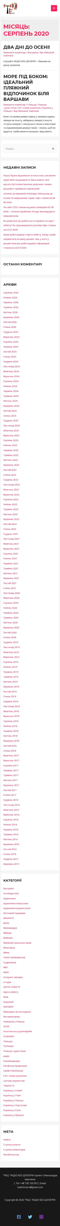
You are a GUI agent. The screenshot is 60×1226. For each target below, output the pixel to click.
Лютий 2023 (10, 469)
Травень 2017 (10, 775)
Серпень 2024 (10, 381)
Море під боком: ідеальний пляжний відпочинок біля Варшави (26, 88)
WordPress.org (11, 1154)
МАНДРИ (8, 1006)
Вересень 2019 (11, 656)
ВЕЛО (6, 923)
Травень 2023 (10, 455)
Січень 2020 (9, 637)
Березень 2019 (11, 686)
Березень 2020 (11, 627)
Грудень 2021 (10, 533)
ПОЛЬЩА (8, 1046)
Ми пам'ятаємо (11, 1016)
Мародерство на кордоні (17, 1011)
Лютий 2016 (10, 849)
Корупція (8, 1001)
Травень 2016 (10, 834)
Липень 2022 (10, 504)
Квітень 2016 (10, 839)
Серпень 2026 (10, 292)
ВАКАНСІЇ (8, 918)
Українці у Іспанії (12, 1090)
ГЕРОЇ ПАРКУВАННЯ (14, 957)
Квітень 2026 (10, 312)
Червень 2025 (10, 346)
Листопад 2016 (11, 804)
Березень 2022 (11, 519)
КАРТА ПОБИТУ (11, 986)
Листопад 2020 (11, 593)
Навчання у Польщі (13, 1021)
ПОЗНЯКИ (8, 1036)
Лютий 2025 (10, 351)
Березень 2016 (11, 844)
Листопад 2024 (11, 366)
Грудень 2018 (10, 701)
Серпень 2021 (10, 553)
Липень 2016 (10, 824)
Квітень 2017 (10, 780)
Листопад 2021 (11, 538)
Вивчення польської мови (17, 942)
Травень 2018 (10, 730)
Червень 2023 (10, 450)
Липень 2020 (10, 607)
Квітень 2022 (10, 514)
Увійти (6, 1139)
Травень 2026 (10, 307)
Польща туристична (14, 1051)
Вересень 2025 (11, 336)
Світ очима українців (28, 107)
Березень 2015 (11, 863)
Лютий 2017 (10, 790)
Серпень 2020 (10, 602)
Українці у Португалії (15, 1105)
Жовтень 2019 (11, 652)
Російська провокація (15, 1065)
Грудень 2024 (10, 361)
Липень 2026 (10, 297)
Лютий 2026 (10, 322)
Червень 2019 (10, 671)
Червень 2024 (10, 391)
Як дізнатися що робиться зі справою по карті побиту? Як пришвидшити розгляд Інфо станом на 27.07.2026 (29, 225)
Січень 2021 (9, 588)
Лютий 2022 (10, 524)
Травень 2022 (10, 509)
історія (7, 982)
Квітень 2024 (10, 400)
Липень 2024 (10, 386)
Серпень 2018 (10, 721)
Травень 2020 (10, 617)
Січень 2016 (9, 854)
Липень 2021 (10, 558)
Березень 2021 (11, 578)
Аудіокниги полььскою (15, 903)
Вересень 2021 (11, 548)
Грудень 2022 (10, 479)
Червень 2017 (10, 770)
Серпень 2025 (10, 341)
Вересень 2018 (11, 716)
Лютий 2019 (10, 691)
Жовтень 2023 (11, 430)
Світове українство (14, 1080)
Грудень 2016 (10, 799)
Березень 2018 (11, 740)
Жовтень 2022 (11, 489)
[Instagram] (41, 1217)
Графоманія (9, 962)
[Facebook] (19, 1217)
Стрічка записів (11, 1144)
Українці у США (12, 1110)
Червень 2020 (10, 612)
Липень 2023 (10, 445)
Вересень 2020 (11, 597)
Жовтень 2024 (11, 371)
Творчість (8, 1085)
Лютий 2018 (10, 745)
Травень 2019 (10, 676)
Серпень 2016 (10, 819)
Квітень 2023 (10, 459)
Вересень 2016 (11, 814)
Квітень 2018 (10, 735)
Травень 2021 (10, 568)
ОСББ (6, 1026)
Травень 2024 (10, 396)
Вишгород (9, 947)
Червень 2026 (10, 302)
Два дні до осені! (26, 47)
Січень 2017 (9, 794)
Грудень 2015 (10, 858)
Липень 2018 (10, 726)
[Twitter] (30, 1217)
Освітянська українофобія (17, 1031)
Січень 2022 (9, 528)
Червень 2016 (10, 829)
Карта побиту (10, 991)
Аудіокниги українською (16, 908)
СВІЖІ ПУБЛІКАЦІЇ (13, 1070)
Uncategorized (11, 893)
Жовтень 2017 (11, 755)
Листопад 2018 (11, 706)
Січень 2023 (9, 474)
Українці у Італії (12, 1095)
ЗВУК (6, 972)
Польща (32, 104)
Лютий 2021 (10, 583)
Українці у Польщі (13, 1100)
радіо (6, 1056)
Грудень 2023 (10, 420)
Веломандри (10, 927)
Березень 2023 (11, 464)
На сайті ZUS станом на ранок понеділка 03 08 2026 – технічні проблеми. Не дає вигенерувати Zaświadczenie (29, 211)
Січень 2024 (9, 415)
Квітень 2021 (10, 573)
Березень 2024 (11, 405)
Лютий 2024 (10, 410)
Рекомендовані (11, 1060)
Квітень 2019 (10, 681)
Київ (5, 996)
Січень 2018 (9, 750)
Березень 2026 (11, 317)
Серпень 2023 (10, 440)
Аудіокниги (9, 898)
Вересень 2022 (11, 494)
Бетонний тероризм (14, 913)
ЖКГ (5, 967)
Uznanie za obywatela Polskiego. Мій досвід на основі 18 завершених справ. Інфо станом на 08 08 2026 (29, 198)
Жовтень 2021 (11, 543)
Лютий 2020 (10, 632)
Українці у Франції (13, 1115)
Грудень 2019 (10, 642)
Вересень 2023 (11, 435)
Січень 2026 (9, 326)
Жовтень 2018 (11, 711)
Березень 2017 (11, 785)
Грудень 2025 (10, 331)
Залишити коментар (14, 52)
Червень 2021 (10, 563)
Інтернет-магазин (13, 977)
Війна (6, 952)
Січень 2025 (9, 356)
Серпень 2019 (10, 661)
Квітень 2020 (10, 622)
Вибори (7, 932)
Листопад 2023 (11, 425)
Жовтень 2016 (11, 809)
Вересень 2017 (11, 760)
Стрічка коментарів (14, 1149)
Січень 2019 (9, 696)
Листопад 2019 (11, 647)
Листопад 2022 (11, 484)
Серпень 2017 (10, 765)
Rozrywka (33, 52)
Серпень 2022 (10, 499)
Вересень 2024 (11, 376)
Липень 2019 (10, 666)
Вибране (8, 937)
